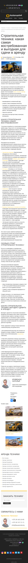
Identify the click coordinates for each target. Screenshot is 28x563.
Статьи (8, 27)
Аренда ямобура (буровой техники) (11, 482)
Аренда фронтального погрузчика (10, 472)
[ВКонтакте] (12, 400)
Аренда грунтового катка (8, 476)
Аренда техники (8, 18)
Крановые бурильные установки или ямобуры (14, 207)
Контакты (21, 18)
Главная (3, 27)
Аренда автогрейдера (7, 480)
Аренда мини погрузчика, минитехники (12, 484)
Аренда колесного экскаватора (10, 464)
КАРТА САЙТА (14, 562)
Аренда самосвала (7, 460)
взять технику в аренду (19, 91)
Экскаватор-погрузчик (7, 152)
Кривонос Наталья (17, 380)
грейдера (15, 158)
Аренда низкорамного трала (9, 474)
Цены (15, 18)
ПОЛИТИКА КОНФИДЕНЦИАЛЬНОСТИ (14, 558)
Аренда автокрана (7, 478)
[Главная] (14, 15)
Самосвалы (5, 188)
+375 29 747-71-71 (14, 8)
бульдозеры (20, 333)
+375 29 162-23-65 (11, 5)
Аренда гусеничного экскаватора (10, 466)
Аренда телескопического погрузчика (11, 470)
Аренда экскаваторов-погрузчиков (11, 468)
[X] (14, 400)
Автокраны (5, 169)
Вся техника (5, 458)
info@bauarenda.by (18, 525)
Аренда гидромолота (7, 486)
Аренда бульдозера (7, 462)
